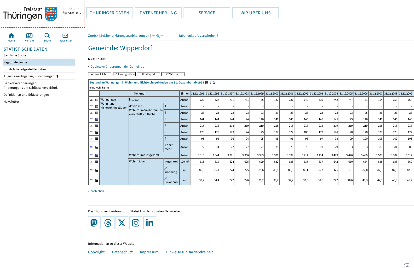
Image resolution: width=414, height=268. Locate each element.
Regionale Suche (15, 62)
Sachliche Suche (14, 55)
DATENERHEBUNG (156, 13)
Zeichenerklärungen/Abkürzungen (124, 35)
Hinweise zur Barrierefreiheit (189, 252)
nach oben (97, 191)
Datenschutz (122, 252)
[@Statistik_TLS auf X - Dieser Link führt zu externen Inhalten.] (123, 223)
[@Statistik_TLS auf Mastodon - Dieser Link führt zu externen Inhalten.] (95, 223)
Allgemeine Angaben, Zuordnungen (29, 76)
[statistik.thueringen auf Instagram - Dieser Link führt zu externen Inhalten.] (137, 223)
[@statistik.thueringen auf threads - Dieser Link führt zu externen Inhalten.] (109, 223)
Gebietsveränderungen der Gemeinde (117, 66)
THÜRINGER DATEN (107, 13)
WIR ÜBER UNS (251, 13)
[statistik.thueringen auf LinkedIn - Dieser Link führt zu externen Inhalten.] (151, 223)
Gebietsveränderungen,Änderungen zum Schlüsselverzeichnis (30, 85)
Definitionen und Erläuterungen (26, 94)
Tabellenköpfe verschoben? (198, 35)
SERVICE (199, 13)
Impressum (149, 252)
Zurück (93, 35)
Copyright (96, 252)
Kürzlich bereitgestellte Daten (24, 69)
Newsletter (11, 101)
